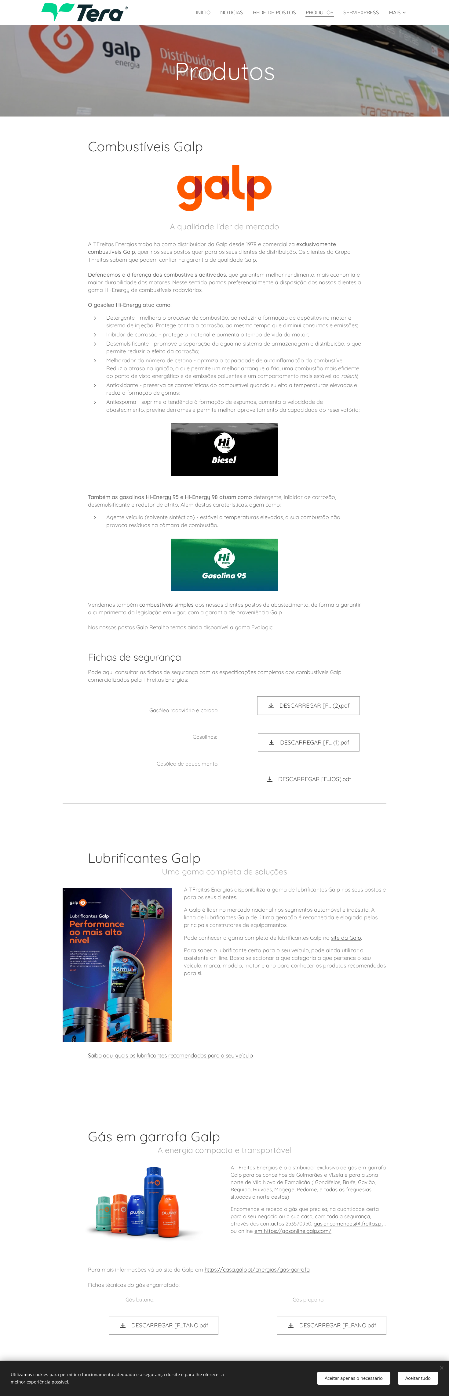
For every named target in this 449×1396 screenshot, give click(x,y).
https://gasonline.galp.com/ (297, 1231)
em (259, 1231)
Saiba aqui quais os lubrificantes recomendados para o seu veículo (170, 1055)
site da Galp (346, 937)
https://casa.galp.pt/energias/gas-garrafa (257, 1269)
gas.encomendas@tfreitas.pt (348, 1223)
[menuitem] (204, 12)
